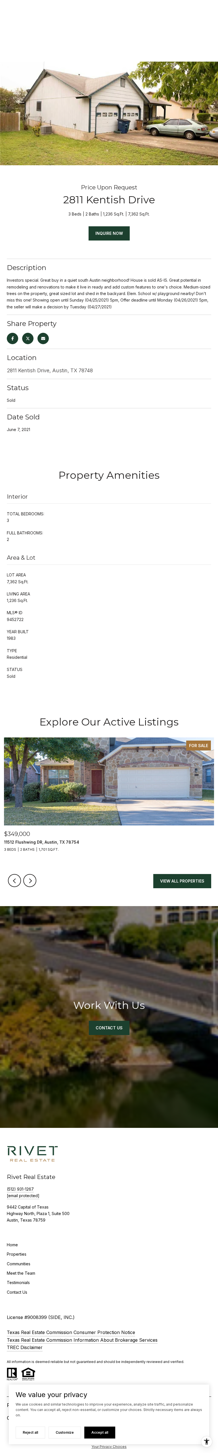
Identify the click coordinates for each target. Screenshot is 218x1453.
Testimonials (18, 1282)
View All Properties (182, 881)
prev (14, 880)
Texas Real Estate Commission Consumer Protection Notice (71, 1332)
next (29, 880)
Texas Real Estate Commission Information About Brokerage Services (82, 1340)
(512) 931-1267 (20, 1189)
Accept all (99, 1432)
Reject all (30, 1432)
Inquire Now (109, 233)
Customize (65, 1432)
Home (12, 1244)
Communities (18, 1263)
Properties (16, 1254)
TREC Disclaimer (25, 1347)
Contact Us (17, 1292)
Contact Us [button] (109, 1027)
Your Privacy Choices (109, 1446)
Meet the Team (21, 1273)
